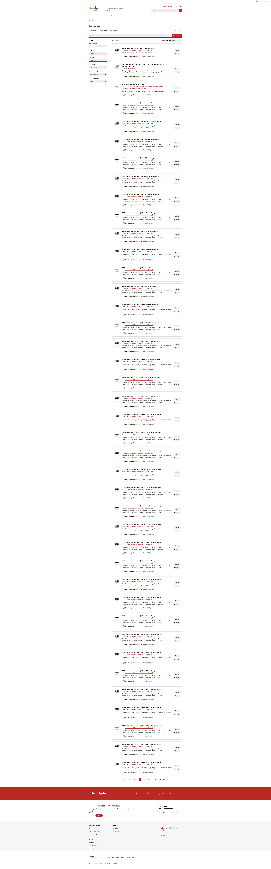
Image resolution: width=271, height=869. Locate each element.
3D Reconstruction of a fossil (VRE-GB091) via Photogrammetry (141, 597)
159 (156, 779)
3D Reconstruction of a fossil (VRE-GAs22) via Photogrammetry (141, 744)
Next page (163, 779)
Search (180, 10)
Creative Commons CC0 (121, 867)
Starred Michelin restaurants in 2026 (133, 84)
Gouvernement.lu (130, 857)
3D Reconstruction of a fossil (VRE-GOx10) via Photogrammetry (141, 121)
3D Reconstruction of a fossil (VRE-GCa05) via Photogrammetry (141, 396)
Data (90, 15)
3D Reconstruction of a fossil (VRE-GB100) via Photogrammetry (141, 561)
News (119, 15)
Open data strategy (93, 839)
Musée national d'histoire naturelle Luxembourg (138, 50)
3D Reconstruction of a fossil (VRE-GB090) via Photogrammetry (141, 616)
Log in (164, 6)
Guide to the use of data (94, 831)
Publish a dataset (142, 793)
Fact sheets (91, 848)
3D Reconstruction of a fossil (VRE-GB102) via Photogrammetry (141, 542)
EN (180, 6)
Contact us (125, 15)
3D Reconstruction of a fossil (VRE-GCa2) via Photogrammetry (141, 377)
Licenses (91, 64)
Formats (91, 57)
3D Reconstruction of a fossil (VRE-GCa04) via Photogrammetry (141, 414)
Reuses (95, 15)
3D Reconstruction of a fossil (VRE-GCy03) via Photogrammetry (141, 341)
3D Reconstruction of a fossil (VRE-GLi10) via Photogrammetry (141, 176)
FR (176, 6)
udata (161, 833)
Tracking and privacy (98, 863)
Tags (90, 50)
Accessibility (108, 863)
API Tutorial (115, 828)
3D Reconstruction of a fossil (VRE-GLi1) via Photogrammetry (140, 194)
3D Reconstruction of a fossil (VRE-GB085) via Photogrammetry (141, 707)
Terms (90, 863)
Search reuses (178, 30)
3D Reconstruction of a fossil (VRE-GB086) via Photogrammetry (141, 689)
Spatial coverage (94, 71)
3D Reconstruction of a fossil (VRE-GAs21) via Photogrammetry (141, 762)
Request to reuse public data (95, 836)
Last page (170, 779)
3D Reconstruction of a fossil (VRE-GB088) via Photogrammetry (141, 652)
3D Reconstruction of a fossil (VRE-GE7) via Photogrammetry (140, 231)
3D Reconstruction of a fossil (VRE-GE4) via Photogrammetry (140, 249)
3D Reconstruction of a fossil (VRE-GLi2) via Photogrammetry (140, 158)
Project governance (93, 845)
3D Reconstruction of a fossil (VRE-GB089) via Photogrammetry (141, 634)
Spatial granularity (94, 78)
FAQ (90, 828)
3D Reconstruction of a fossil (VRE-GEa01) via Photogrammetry (141, 213)
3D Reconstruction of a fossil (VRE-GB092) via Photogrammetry (141, 579)
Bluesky (159, 812)
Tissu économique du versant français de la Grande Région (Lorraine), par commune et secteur (144, 65)
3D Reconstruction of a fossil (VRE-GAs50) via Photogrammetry (141, 725)
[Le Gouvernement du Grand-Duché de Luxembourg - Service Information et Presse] (171, 828)
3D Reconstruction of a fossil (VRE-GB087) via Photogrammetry (141, 671)
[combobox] (165, 10)
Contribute (111, 15)
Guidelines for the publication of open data (97, 834)
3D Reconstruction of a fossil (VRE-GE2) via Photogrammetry (140, 286)
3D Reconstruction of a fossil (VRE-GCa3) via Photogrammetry (141, 359)
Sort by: (163, 40)
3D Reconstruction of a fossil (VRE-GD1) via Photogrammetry (140, 322)
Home (90, 20)
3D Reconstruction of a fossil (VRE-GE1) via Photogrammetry (140, 304)
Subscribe (99, 815)
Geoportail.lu (111, 857)
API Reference (116, 831)
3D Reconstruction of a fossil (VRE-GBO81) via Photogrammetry (141, 487)
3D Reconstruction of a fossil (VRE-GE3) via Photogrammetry (140, 268)
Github (172, 812)
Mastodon (168, 812)
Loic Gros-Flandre (130, 68)
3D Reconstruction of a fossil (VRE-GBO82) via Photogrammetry (141, 469)
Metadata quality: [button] (123, 56)
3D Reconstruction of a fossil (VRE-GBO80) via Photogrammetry (141, 506)
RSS (177, 812)
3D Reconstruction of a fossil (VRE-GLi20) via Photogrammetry (141, 139)
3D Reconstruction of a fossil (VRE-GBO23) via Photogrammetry (141, 524)
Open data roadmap (93, 842)
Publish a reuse (164, 793)
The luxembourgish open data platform (114, 9)
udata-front (162, 835)
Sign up (171, 6)
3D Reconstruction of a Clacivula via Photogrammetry (138, 48)
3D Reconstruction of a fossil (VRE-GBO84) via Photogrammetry (141, 432)
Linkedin (164, 812)
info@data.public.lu (163, 814)
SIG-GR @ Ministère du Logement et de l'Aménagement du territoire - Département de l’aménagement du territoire (143, 87)
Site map (115, 863)
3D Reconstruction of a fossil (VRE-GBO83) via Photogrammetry (141, 451)
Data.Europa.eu (120, 857)
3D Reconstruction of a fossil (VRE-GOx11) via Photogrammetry (141, 103)
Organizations (103, 15)
